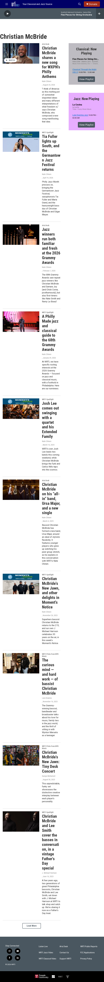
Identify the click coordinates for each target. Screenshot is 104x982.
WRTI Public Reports (88, 946)
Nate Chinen (46, 81)
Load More (32, 925)
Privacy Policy (86, 959)
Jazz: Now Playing (86, 99)
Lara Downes (47, 698)
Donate (93, 4)
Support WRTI (65, 959)
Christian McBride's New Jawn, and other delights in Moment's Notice (50, 592)
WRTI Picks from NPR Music (50, 655)
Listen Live (43, 946)
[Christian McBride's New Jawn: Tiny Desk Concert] (21, 755)
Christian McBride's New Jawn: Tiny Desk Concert (50, 762)
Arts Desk (45, 44)
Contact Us (64, 953)
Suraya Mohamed (48, 776)
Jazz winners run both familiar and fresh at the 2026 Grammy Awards (51, 246)
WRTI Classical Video (47, 959)
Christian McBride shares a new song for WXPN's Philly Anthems (51, 62)
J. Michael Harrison (49, 873)
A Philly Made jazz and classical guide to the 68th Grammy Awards (50, 333)
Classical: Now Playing (86, 51)
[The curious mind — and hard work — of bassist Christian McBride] (21, 663)
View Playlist (86, 79)
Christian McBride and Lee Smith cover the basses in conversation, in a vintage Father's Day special (50, 842)
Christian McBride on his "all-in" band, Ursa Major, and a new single (51, 498)
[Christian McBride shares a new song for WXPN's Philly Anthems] (21, 53)
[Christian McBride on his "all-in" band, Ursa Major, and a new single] (21, 490)
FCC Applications (87, 953)
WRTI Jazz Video (46, 953)
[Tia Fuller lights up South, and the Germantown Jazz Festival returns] (21, 141)
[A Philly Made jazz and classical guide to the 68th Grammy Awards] (21, 321)
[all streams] (100, 13)
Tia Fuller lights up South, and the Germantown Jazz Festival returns (51, 153)
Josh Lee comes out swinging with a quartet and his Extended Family (50, 420)
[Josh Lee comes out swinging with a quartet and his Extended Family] (21, 408)
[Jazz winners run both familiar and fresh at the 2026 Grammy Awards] (21, 234)
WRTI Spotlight (47, 132)
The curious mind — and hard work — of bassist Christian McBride (50, 677)
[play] (7, 13)
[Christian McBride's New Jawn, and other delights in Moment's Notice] (21, 584)
